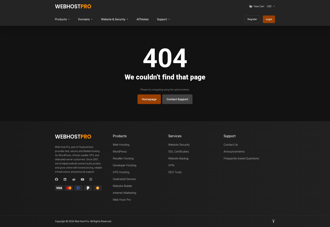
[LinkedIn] (65, 179)
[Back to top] (273, 221)
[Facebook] (56, 179)
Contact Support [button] (177, 99)
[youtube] (82, 179)
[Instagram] (91, 179)
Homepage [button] (149, 99)
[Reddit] (73, 179)
